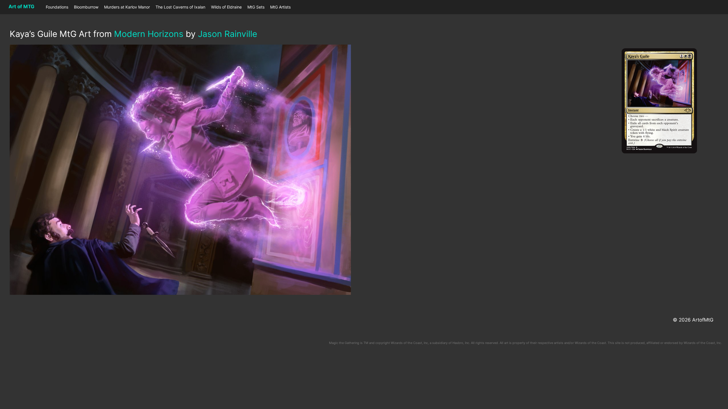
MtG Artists (280, 7)
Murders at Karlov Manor (127, 7)
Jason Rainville (227, 34)
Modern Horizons (148, 34)
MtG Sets (255, 7)
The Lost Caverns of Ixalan (180, 7)
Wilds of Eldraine (226, 7)
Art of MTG (21, 6)
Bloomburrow (86, 7)
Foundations (57, 7)
